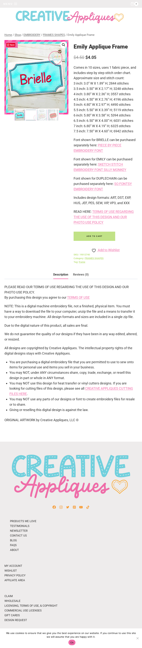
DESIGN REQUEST (15, 620)
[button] (63, 45)
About (14, 550)
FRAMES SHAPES (94, 258)
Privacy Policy (15, 575)
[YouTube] (81, 507)
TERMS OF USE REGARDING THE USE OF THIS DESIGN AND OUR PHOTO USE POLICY (104, 217)
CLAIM (8, 596)
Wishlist (10, 570)
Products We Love (23, 521)
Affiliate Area (14, 580)
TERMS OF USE (78, 297)
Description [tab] (60, 274)
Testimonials (19, 526)
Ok (72, 642)
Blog (13, 540)
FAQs (13, 545)
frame (82, 262)
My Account (13, 566)
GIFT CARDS (12, 615)
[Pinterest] (74, 507)
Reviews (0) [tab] (81, 274)
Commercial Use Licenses (23, 610)
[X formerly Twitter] (67, 507)
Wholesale (12, 601)
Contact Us (18, 535)
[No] (137, 638)
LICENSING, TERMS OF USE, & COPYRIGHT (31, 605)
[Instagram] (61, 507)
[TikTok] (87, 507)
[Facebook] (54, 507)
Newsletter (19, 530)
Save (12, 44)
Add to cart (94, 236)
